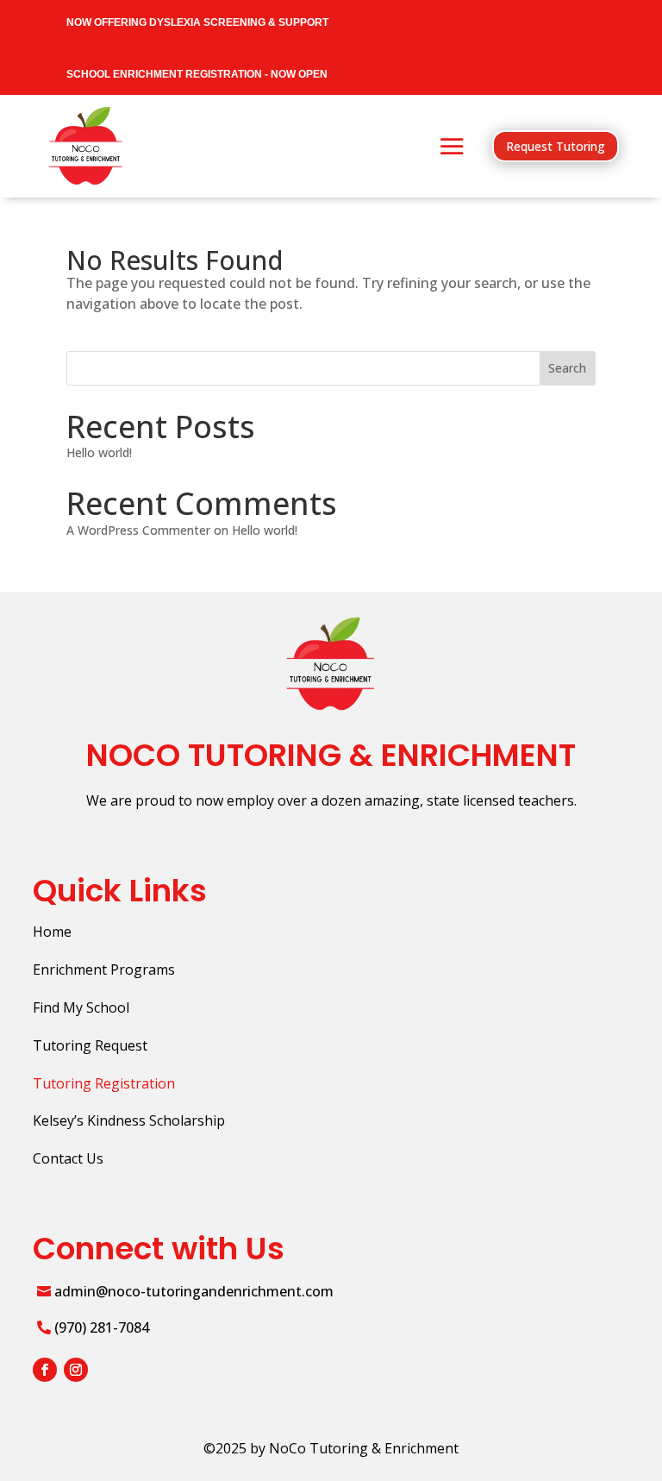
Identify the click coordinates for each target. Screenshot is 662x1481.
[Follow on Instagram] (76, 1370)
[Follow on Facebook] (45, 1370)
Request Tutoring (555, 146)
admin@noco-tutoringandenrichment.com (194, 1291)
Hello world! (99, 452)
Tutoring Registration (104, 1083)
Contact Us (68, 1158)
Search (567, 368)
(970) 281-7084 (101, 1327)
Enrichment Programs (104, 969)
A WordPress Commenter (138, 530)
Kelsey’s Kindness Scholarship (129, 1120)
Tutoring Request (90, 1045)
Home (52, 931)
